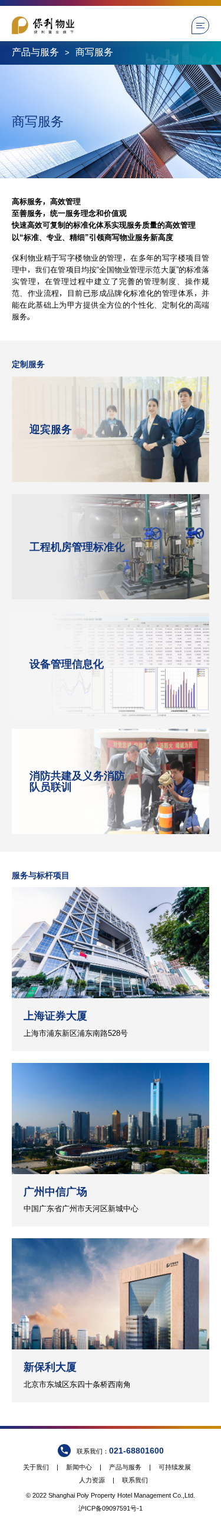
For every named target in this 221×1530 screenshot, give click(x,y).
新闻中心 (79, 1467)
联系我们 (135, 1480)
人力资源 (92, 1480)
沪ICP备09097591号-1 (110, 1508)
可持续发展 (175, 1467)
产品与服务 (35, 52)
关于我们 (36, 1467)
